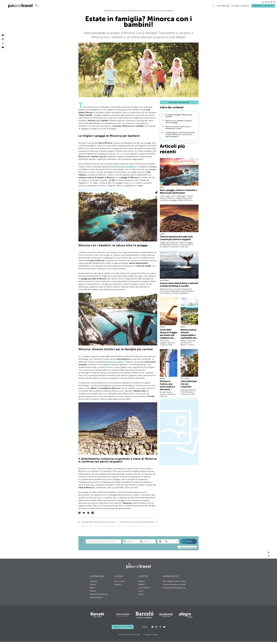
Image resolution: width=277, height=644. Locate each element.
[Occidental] (166, 615)
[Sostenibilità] (214, 5)
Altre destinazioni (96, 597)
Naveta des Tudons (114, 362)
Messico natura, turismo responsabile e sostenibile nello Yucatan (189, 335)
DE (269, 2)
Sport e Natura (164, 280)
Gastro (140, 594)
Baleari (162, 187)
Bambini (141, 584)
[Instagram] (156, 627)
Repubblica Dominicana (99, 594)
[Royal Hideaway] (123, 615)
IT (271, 2)
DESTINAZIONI (97, 576)
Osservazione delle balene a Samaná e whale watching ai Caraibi (179, 284)
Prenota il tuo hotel (122, 627)
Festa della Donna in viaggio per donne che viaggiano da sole (168, 335)
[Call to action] (160, 627)
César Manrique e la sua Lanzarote (189, 384)
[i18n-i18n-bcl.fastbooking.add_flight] (82, 541)
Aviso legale (146, 634)
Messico (183, 327)
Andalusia (93, 581)
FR (274, 2)
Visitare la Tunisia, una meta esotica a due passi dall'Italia (167, 386)
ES (263, 2)
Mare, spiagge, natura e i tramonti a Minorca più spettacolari (178, 191)
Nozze (140, 591)
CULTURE (118, 576)
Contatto (155, 634)
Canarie (162, 234)
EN (266, 2)
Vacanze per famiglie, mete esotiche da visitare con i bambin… (98, 522)
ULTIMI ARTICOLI (171, 576)
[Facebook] (153, 627)
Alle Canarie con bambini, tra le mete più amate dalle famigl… (137, 522)
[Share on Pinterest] (88, 513)
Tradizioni (117, 584)
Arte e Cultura (185, 378)
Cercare (188, 541)
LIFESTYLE (143, 576)
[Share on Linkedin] (92, 513)
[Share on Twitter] (84, 513)
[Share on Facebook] (79, 513)
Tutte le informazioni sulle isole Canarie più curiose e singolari (176, 238)
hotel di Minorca (129, 166)
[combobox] (104, 541)
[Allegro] (185, 614)
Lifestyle (162, 327)
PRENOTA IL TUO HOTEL (263, 6)
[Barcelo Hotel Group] (138, 566)
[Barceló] (97, 615)
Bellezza (141, 581)
